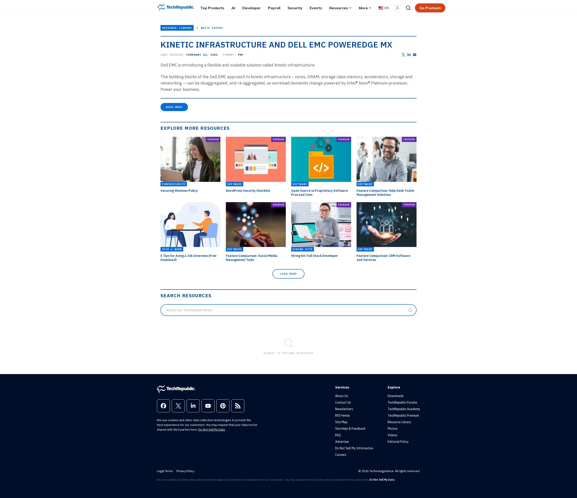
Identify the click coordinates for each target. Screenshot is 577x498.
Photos (393, 429)
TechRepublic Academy (404, 409)
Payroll (274, 8)
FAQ (338, 435)
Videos (392, 435)
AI (233, 8)
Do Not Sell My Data (211, 430)
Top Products (212, 8)
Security (295, 8)
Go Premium (430, 8)
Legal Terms (165, 471)
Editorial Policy (398, 442)
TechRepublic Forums (402, 402)
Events (316, 8)
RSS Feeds (342, 415)
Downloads (395, 396)
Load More (288, 273)
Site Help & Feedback (350, 429)
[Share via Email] (415, 55)
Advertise (342, 442)
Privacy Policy (185, 471)
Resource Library (177, 28)
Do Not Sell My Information (354, 448)
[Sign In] (397, 8)
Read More (174, 107)
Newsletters (344, 409)
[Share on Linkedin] (409, 55)
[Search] (408, 8)
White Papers (212, 28)
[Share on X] (403, 55)
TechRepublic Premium (403, 415)
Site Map (341, 422)
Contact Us (343, 402)
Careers (340, 455)
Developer (251, 8)
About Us (341, 396)
